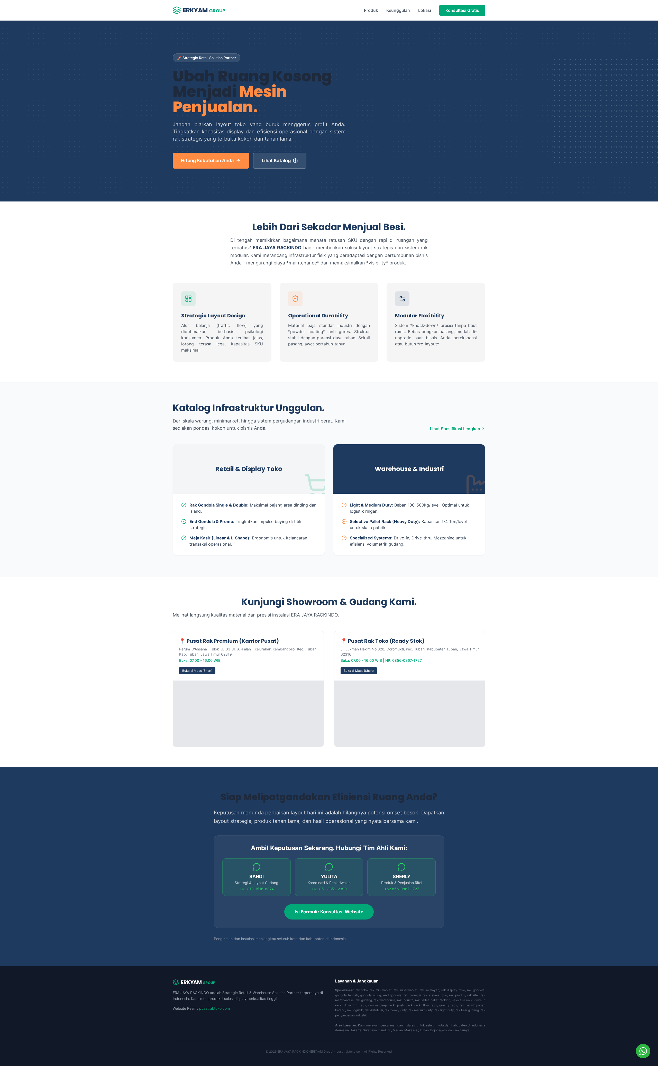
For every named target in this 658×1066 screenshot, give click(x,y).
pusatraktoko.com (214, 1008)
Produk (371, 10)
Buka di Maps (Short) (197, 671)
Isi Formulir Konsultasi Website (329, 911)
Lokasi (424, 10)
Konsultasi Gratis (462, 10)
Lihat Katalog (276, 160)
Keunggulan (398, 10)
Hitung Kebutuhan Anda (207, 160)
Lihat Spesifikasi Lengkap (455, 428)
